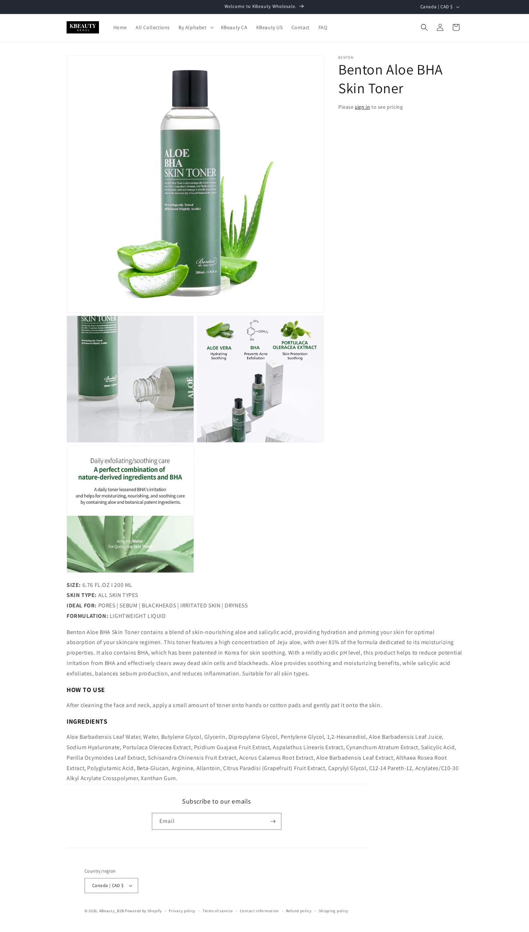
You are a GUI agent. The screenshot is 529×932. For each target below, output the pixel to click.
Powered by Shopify (143, 910)
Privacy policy (182, 910)
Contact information (259, 910)
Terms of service (218, 910)
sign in (362, 107)
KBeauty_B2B (111, 910)
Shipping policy (334, 910)
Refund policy (299, 910)
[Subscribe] (273, 821)
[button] (195, 27)
